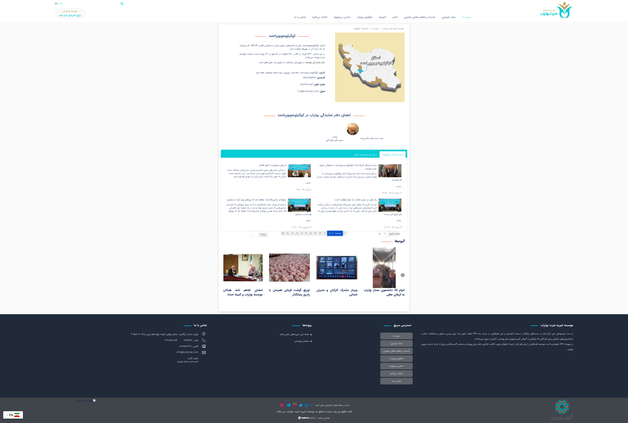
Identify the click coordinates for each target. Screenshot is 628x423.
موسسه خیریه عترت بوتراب (393, 28)
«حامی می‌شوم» (342, 17)
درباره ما (466, 17)
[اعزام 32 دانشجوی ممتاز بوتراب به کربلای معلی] (384, 267)
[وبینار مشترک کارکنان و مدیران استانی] (336, 267)
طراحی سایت (323, 418)
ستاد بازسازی (449, 17)
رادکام (312, 418)
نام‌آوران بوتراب (364, 17)
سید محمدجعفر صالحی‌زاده (371, 138)
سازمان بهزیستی (301, 341)
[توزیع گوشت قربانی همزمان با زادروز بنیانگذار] (289, 267)
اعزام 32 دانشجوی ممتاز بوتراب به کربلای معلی (384, 292)
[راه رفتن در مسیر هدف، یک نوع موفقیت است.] (390, 205)
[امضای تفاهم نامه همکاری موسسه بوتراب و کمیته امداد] (242, 267)
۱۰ (288, 233)
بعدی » (282, 233)
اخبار (395, 17)
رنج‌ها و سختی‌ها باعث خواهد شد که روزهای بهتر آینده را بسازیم (256, 199)
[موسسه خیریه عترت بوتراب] (523, 10)
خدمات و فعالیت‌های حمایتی (419, 17)
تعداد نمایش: (394, 233)
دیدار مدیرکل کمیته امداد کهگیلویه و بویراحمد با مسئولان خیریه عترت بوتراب (348, 166)
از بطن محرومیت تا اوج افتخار (272, 165)
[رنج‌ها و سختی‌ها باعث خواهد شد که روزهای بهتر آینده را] (299, 205)
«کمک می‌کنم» (319, 17)
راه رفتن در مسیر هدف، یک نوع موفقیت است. (355, 199)
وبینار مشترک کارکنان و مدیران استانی (336, 292)
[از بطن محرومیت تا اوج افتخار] (299, 170)
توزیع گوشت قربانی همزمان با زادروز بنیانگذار (289, 292)
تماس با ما (300, 17)
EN (56, 4)
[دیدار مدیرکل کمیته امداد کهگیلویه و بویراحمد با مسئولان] (390, 170)
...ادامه (399, 186)
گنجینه (382, 17)
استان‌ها (365, 28)
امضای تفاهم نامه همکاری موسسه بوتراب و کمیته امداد (242, 292)
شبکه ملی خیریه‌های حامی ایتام (294, 334)
